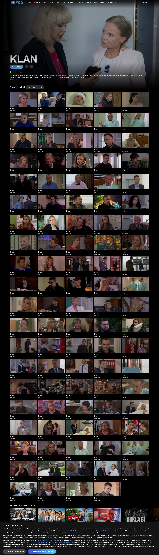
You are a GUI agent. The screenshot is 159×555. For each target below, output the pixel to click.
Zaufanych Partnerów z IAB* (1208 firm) (67, 530)
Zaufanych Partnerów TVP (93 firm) (99, 530)
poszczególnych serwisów (53, 535)
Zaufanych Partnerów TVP (66, 542)
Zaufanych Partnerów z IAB (40, 542)
